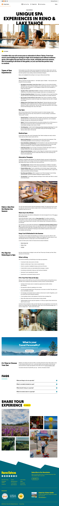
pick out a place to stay (49, 365)
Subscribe (35, 478)
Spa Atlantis (23, 84)
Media (21, 481)
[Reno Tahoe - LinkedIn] (7, 476)
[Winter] (7, 1)
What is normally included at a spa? (25, 384)
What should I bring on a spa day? (25, 388)
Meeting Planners (54, 1)
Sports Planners (14, 484)
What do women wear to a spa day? (26, 391)
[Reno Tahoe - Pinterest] (9, 476)
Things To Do (34, 4)
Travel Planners (14, 483)
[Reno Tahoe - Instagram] (5, 476)
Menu (56, 4)
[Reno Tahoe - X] (14, 476)
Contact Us (4, 484)
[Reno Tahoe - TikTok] (11, 476)
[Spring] (2, 1)
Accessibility (22, 483)
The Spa (22, 90)
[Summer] (4, 1)
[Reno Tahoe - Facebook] (2, 476)
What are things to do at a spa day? (25, 380)
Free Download (42, 497)
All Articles (6, 51)
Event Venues (22, 479)
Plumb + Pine (23, 245)
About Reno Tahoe (5, 479)
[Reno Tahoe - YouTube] (16, 476)
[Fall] (5, 1)
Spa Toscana (23, 97)
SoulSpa (22, 247)
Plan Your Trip (22, 484)
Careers (12, 479)
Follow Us (28, 405)
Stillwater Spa (24, 102)
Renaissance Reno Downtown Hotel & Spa (44, 127)
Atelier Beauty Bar (24, 243)
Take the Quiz (29, 351)
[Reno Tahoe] (14, 473)
